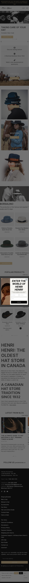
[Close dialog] (26, 280)
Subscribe (19, 302)
